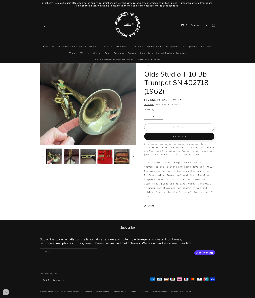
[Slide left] (43, 156)
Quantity (149, 109)
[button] (43, 25)
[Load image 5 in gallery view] (122, 156)
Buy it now (179, 136)
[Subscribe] (93, 252)
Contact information (181, 291)
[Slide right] (133, 156)
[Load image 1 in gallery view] (54, 156)
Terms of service (139, 291)
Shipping (149, 104)
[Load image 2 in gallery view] (71, 156)
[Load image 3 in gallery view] (88, 156)
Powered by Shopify (82, 291)
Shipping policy (159, 291)
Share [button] (151, 206)
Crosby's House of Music (60, 291)
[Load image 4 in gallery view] (105, 156)
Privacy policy (120, 291)
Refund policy (102, 291)
